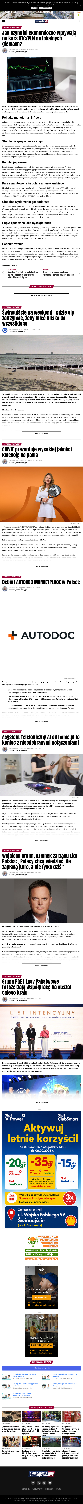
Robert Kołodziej (19, 331)
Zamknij (34, 8)
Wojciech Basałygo (20, 51)
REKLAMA (58, 1489)
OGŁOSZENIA (26, 1489)
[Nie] (80, 5)
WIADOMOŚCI (49, 1489)
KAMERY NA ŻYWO (37, 1489)
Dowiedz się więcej (45, 8)
